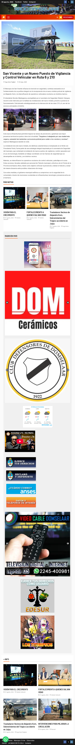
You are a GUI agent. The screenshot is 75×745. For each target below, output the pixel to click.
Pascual (53, 729)
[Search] (57, 17)
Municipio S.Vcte (19, 740)
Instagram (32, 2)
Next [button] (67, 302)
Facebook (18, 2)
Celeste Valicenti (20, 692)
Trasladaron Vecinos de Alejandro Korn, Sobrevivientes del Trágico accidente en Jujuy (60, 218)
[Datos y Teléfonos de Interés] (21, 502)
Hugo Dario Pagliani (10, 82)
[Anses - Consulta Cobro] (21, 489)
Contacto (28, 743)
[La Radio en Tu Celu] (37, 255)
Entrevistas (30, 740)
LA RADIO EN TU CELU (16, 743)
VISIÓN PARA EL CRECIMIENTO (15, 689)
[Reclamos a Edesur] (37, 596)
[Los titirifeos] (37, 632)
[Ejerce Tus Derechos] (21, 462)
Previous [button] (7, 302)
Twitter (25, 2)
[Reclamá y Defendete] (21, 475)
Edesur (4, 743)
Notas (10, 740)
